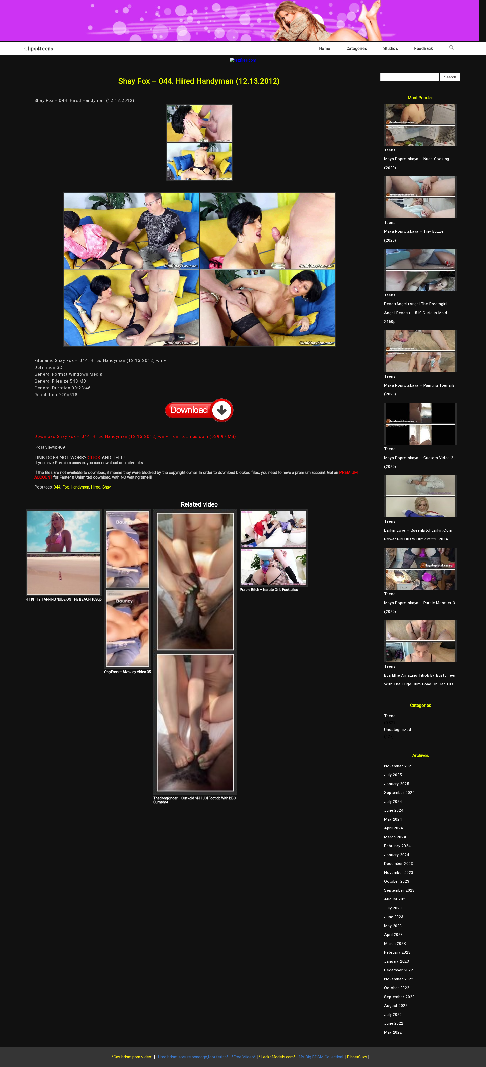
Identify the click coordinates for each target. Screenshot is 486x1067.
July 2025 (393, 775)
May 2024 (393, 819)
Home (324, 48)
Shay (106, 487)
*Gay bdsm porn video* (132, 1057)
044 (57, 487)
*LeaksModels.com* (277, 1057)
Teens (389, 716)
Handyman (80, 487)
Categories (357, 48)
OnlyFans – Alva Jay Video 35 (127, 672)
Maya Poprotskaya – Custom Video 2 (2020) (418, 462)
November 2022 (398, 979)
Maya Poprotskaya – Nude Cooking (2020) (416, 163)
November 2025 (398, 766)
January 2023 (396, 961)
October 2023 (396, 881)
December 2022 (398, 970)
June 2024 (393, 810)
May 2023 (393, 926)
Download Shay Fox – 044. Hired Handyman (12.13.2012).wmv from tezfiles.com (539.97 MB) (135, 436)
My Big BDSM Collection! (321, 1057)
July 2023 (393, 908)
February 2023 (397, 952)
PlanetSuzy (357, 1057)
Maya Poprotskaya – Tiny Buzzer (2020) (414, 236)
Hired (95, 487)
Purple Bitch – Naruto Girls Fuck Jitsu (269, 590)
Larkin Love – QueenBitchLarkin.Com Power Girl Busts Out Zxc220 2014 (418, 534)
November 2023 (398, 872)
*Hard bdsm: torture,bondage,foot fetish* (192, 1057)
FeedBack (423, 48)
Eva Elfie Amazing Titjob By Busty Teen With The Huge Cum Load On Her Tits (420, 679)
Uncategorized (397, 729)
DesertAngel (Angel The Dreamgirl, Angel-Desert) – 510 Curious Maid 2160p (416, 313)
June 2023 (393, 917)
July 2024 (393, 801)
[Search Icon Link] (451, 48)
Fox (65, 487)
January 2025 (396, 784)
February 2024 (397, 846)
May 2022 (393, 1032)
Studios (390, 48)
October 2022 (396, 988)
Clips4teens (38, 49)
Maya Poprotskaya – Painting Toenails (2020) (419, 389)
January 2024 (396, 855)
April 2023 (393, 934)
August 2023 (396, 899)
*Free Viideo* (244, 1057)
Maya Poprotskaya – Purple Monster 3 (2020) (419, 607)
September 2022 (399, 996)
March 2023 (395, 943)
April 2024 (393, 828)
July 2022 (393, 1014)
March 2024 (395, 837)
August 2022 (396, 1005)
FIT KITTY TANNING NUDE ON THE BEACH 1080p (64, 599)
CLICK (94, 457)
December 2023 (398, 863)
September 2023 (399, 890)
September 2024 (399, 792)
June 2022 (393, 1023)
